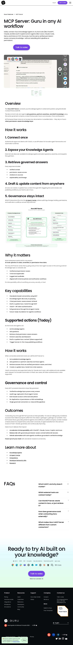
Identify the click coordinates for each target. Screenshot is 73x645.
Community (20, 607)
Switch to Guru (48, 608)
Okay (24, 640)
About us (46, 599)
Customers (20, 599)
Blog (18, 609)
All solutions (7, 607)
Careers (46, 597)
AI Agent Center (31, 200)
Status (32, 599)
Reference (20, 602)
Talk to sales (62, 2)
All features (7, 604)
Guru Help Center (35, 597)
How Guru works (8, 599)
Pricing (6, 597)
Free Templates (48, 610)
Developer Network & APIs (18, 460)
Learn (19, 597)
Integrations (14, 458)
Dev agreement (22, 637)
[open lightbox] (36, 71)
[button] (70, 3)
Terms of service (10, 637)
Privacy (32, 637)
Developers (20, 604)
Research (13, 463)
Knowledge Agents (16, 453)
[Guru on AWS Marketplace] (62, 611)
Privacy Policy (16, 641)
